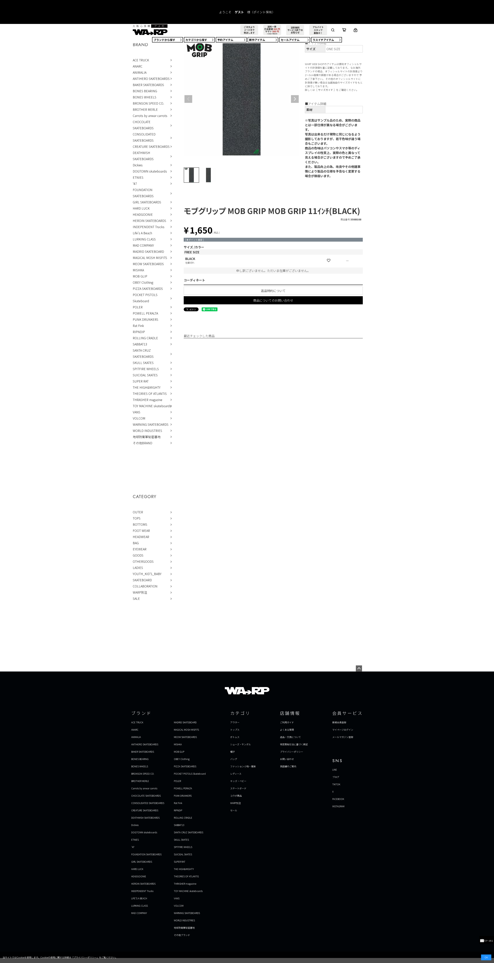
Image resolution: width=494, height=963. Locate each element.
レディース (235, 773)
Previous (188, 99)
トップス (234, 729)
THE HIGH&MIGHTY (147, 387)
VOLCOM (139, 418)
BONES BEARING (145, 91)
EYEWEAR (139, 549)
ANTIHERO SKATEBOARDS (151, 78)
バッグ (233, 759)
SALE (136, 598)
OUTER (138, 512)
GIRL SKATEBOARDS (147, 202)
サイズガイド (325, 90)
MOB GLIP (140, 276)
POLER (138, 307)
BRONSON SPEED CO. (148, 103)
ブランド (164, 40)
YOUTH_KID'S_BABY (147, 573)
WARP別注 (140, 592)
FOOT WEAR (141, 530)
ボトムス (234, 737)
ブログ (335, 777)
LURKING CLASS (144, 239)
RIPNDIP (139, 331)
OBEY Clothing (143, 282)
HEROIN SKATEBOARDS (149, 220)
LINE (334, 769)
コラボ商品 (236, 795)
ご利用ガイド (287, 722)
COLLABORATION (145, 586)
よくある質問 (287, 729)
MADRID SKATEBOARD (148, 251)
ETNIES (138, 177)
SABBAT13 (140, 344)
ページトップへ (359, 668)
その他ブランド (182, 935)
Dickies (138, 165)
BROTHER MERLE (145, 109)
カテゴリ (196, 40)
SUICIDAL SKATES (145, 375)
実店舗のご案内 (288, 766)
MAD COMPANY (143, 245)
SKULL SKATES (143, 362)
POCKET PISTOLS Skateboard (145, 297)
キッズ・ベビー (238, 781)
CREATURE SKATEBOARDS (151, 146)
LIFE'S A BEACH (139, 898)
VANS (136, 412)
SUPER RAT (141, 381)
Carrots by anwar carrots (150, 115)
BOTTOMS (140, 524)
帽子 (232, 751)
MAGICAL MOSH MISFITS (150, 257)
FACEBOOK (338, 799)
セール (290, 40)
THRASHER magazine (147, 399)
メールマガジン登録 (342, 737)
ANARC (137, 66)
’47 (135, 183)
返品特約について (273, 290)
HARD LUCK (141, 208)
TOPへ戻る (488, 940)
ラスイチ (323, 40)
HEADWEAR (141, 536)
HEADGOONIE (143, 214)
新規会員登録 (339, 722)
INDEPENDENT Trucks (148, 226)
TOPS (136, 518)
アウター (234, 722)
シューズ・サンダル (240, 744)
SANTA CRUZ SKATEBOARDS (143, 353)
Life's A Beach (142, 233)
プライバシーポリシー (291, 751)
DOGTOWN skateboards (150, 171)
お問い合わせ (287, 759)
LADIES (138, 567)
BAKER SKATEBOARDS (148, 84)
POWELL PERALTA (145, 313)
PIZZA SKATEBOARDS (148, 288)
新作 (257, 40)
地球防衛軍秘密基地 (147, 436)
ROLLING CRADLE (145, 338)
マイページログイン (342, 729)
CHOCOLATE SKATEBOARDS (143, 124)
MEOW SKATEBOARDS (148, 263)
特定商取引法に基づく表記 (294, 744)
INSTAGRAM (338, 806)
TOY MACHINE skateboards (152, 406)
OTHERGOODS (143, 561)
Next (295, 99)
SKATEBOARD (142, 580)
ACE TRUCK (141, 60)
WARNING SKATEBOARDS (150, 424)
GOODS (138, 555)
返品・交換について (290, 737)
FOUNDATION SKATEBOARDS (143, 192)
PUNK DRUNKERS (145, 319)
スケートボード (238, 788)
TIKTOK (336, 784)
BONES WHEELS (144, 97)
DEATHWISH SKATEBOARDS (143, 155)
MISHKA (138, 270)
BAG (136, 543)
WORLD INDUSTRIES (147, 430)
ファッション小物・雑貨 (243, 766)
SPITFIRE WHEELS (146, 368)
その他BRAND (142, 443)
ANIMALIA (139, 72)
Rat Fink (138, 325)
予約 (225, 40)
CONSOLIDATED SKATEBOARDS (144, 137)
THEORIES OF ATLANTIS (150, 393)
